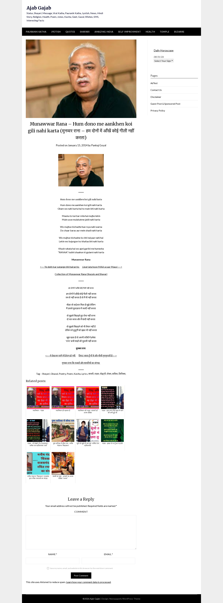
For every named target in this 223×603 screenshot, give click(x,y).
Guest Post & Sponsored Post (165, 103)
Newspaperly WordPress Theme (124, 598)
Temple (164, 31)
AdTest (154, 83)
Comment (81, 511)
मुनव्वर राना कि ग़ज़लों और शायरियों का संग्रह (81, 362)
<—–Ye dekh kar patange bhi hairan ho (60, 266)
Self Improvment (129, 31)
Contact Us (156, 90)
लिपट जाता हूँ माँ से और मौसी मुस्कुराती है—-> (98, 355)
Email (108, 554)
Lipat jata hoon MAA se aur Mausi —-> (102, 266)
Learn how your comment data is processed (88, 582)
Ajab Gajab (39, 8)
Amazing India (104, 31)
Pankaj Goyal (98, 145)
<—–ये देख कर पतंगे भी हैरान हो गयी (60, 355)
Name (52, 554)
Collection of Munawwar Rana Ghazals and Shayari (81, 274)
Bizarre (179, 31)
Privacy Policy (157, 110)
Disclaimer (155, 97)
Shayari (85, 31)
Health (150, 31)
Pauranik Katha (36, 31)
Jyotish (56, 31)
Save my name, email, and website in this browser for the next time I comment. (81, 568)
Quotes (70, 31)
